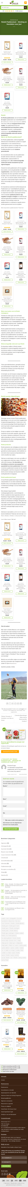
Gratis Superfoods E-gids (7, 1111)
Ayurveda (19, 918)
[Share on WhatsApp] (7, 703)
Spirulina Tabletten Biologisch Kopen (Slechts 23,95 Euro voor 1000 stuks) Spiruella (20, 1013)
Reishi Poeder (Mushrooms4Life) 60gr (7, 105)
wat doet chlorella (5, 957)
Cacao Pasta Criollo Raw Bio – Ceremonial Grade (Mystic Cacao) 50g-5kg (21, 1044)
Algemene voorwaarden (6, 1100)
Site (4, 813)
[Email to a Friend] (15, 703)
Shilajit (3, 872)
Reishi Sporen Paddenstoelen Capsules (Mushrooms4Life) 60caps (21, 81)
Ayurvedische (4, 921)
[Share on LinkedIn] (20, 703)
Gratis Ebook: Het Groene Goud (8, 1109)
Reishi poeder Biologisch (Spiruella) (7, 53)
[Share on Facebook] (10, 703)
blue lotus (18, 921)
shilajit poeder (5, 945)
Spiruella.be (4, 1147)
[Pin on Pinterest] (18, 703)
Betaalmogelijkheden (6, 1098)
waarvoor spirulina (15, 955)
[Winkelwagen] (25, 2)
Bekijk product (21, 59)
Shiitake (11, 515)
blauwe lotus (11, 921)
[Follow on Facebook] (2, 1174)
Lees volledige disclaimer (14, 1141)
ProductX (10, 765)
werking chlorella (22, 957)
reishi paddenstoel (12, 710)
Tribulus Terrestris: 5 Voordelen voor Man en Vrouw (7, 718)
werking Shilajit (5, 960)
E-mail (5, 806)
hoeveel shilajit (5, 940)
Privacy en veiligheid (6, 1106)
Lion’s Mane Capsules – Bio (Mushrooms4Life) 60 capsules (7, 1040)
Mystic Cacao (18, 1147)
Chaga (24, 515)
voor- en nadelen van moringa (8, 950)
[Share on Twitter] (12, 703)
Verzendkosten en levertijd (7, 1090)
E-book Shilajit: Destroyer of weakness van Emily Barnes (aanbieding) (7, 984)
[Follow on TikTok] (7, 1174)
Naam (4, 799)
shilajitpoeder (19, 943)
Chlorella (3, 857)
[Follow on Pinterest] (10, 1174)
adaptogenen (4, 131)
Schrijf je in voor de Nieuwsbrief (8, 1114)
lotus (15, 940)
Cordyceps (17, 515)
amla (7, 918)
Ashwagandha (5, 846)
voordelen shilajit (19, 950)
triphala (21, 947)
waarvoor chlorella (5, 955)
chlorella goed (5, 925)
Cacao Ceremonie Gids (7, 855)
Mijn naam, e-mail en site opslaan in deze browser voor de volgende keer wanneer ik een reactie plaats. (13, 822)
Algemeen (4, 843)
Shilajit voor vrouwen (13, 945)
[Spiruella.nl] (14, 2)
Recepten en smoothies (7, 869)
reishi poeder (19, 710)
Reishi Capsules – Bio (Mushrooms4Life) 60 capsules (21, 54)
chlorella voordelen (19, 933)
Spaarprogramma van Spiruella (8, 1092)
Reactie (5, 786)
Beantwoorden (23, 774)
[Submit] (25, 7)
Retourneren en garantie (7, 1103)
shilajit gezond (5, 943)
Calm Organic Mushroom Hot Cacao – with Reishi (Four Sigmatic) (7, 300)
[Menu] (2, 2)
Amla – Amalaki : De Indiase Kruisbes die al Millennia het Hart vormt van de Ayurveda (16, 885)
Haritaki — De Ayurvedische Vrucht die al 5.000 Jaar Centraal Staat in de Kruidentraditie (16, 892)
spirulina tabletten (5, 947)
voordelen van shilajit (6, 952)
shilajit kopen (12, 943)
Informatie (3, 863)
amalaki (3, 918)
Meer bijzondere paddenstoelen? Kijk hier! (12, 207)
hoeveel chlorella (16, 938)
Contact (3, 1080)
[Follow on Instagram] (5, 1174)
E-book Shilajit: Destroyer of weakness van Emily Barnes (21, 984)
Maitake (7, 515)
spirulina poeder (22, 945)
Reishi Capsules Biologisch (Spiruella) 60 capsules (7, 79)
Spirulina (3, 875)
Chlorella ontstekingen (14, 928)
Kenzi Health (10, 1147)
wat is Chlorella (14, 957)
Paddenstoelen (15, 709)
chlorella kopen (5, 928)
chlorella (12, 923)
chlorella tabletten (13, 930)
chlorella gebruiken (20, 923)
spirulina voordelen (15, 947)
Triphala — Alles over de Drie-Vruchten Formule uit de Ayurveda (15, 897)
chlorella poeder (5, 930)
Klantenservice (4, 1087)
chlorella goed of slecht (14, 925)
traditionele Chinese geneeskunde (12, 121)
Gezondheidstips (5, 860)
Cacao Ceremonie (5, 923)
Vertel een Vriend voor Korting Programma (11, 1095)
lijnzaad (11, 940)
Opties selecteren (7, 62)
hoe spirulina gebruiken (6, 938)
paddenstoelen (18, 512)
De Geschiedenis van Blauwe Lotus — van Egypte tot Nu (15, 909)
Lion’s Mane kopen (6, 519)
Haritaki (3, 935)
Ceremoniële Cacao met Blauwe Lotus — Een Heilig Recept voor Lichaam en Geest (15, 903)
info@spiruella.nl (13, 385)
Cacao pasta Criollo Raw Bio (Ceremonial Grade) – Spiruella (7, 1012)
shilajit (19, 940)
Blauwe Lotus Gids (6, 852)
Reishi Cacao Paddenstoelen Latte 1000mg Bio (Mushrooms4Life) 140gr (21, 276)
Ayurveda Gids (5, 849)
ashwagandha (13, 918)
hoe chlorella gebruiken (11, 935)
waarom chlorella (15, 952)
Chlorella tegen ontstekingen (8, 933)
